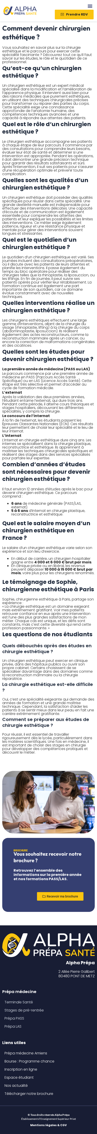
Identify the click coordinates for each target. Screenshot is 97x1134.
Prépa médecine (19, 991)
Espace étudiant (19, 1077)
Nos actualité (16, 1085)
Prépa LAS (13, 1026)
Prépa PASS (14, 1018)
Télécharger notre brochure (29, 1093)
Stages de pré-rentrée (24, 1010)
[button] (90, 6)
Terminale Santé (19, 1002)
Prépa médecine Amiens (26, 1053)
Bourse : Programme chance (29, 1061)
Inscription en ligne (21, 1069)
